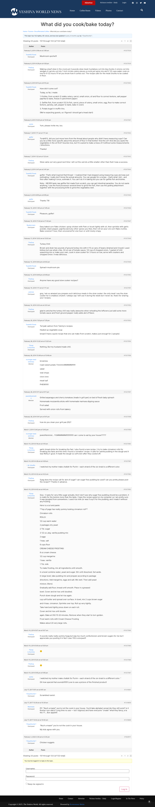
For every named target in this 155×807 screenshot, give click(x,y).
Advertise (81, 798)
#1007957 (127, 392)
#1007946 (127, 208)
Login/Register (116, 798)
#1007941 (127, 120)
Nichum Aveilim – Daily (108, 2)
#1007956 (127, 355)
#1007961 (127, 461)
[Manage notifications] (149, 802)
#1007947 (127, 221)
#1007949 (127, 262)
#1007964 (127, 630)
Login (124, 2)
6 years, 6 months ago (72, 36)
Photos (109, 10)
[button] (142, 10)
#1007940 (127, 83)
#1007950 (127, 275)
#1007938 (127, 50)
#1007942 (127, 133)
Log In (124, 789)
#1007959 (127, 429)
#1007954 (127, 341)
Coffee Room (85, 10)
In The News (130, 798)
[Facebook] (133, 3)
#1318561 (127, 690)
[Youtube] (145, 3)
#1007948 (127, 238)
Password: (30, 776)
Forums (30, 31)
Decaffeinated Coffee (41, 31)
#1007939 (127, 63)
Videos (98, 10)
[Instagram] (137, 3)
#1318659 (127, 703)
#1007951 (127, 288)
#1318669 (127, 720)
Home (72, 10)
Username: (30, 768)
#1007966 (127, 660)
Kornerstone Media (77, 804)
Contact (119, 10)
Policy (142, 798)
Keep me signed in (36, 784)
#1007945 (127, 195)
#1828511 (127, 737)
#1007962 (127, 474)
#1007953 (127, 320)
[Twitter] (141, 3)
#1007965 (127, 646)
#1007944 (127, 169)
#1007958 (127, 417)
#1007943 (127, 156)
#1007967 (127, 673)
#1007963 (127, 489)
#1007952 (127, 305)
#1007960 (127, 444)
